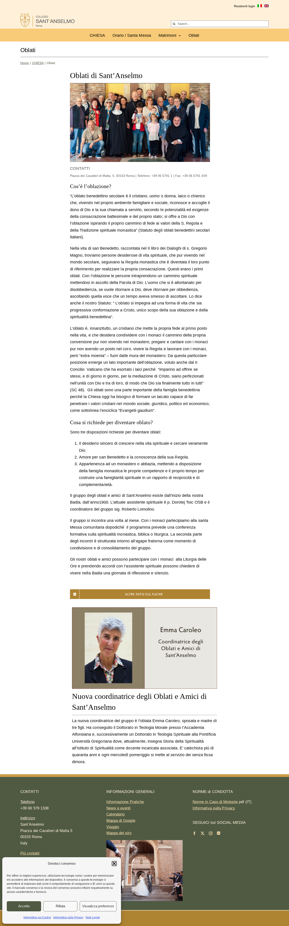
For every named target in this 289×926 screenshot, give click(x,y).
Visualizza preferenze (98, 906)
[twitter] (202, 833)
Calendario (115, 814)
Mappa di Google (120, 820)
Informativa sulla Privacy (68, 917)
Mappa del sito (118, 833)
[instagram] (210, 833)
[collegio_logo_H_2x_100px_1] (47, 15)
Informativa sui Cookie (37, 917)
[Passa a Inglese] (266, 6)
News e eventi (118, 808)
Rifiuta (60, 906)
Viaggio (112, 827)
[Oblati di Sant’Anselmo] (140, 85)
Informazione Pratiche (125, 802)
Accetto (24, 906)
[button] (114, 863)
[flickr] (218, 833)
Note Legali (93, 917)
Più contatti (30, 853)
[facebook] (194, 833)
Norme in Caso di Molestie (215, 802)
